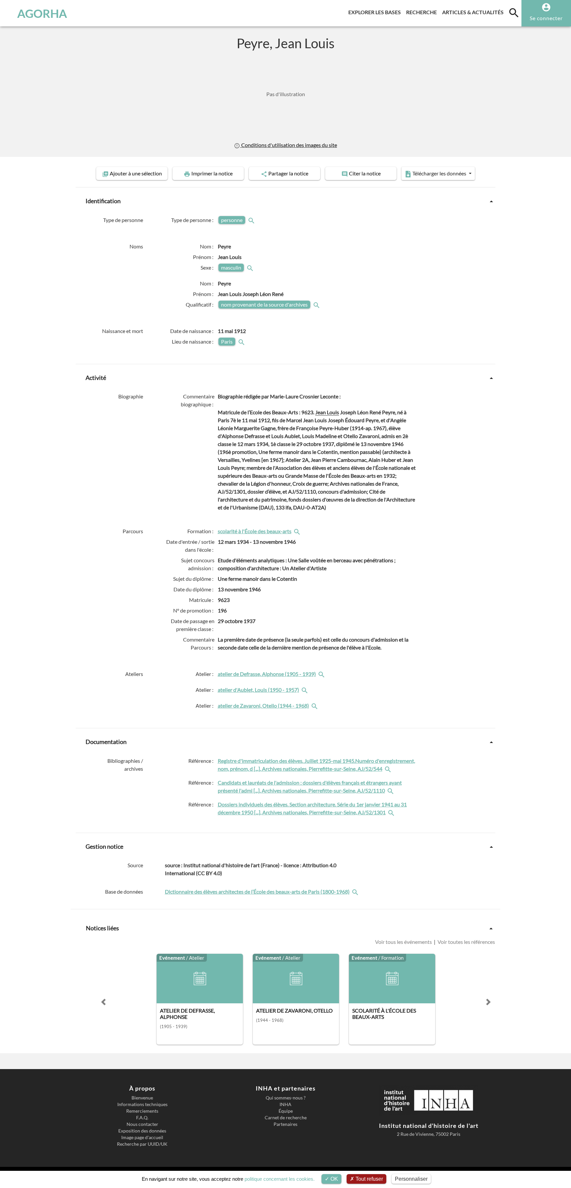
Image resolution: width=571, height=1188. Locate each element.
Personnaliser (411, 1179)
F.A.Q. (142, 1117)
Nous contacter (142, 1124)
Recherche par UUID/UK (142, 1144)
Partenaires (285, 1124)
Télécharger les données (439, 173)
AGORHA (42, 13)
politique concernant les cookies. (280, 1179)
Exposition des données (142, 1130)
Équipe (286, 1111)
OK (333, 1179)
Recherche (422, 12)
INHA (285, 1104)
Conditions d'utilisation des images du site (288, 145)
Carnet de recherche (286, 1117)
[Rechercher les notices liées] (297, 531)
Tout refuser (368, 1179)
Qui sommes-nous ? (286, 1097)
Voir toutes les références (466, 942)
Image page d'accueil (142, 1137)
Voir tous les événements (404, 942)
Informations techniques (142, 1104)
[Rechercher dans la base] (356, 891)
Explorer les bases (375, 12)
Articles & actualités (474, 12)
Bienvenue (142, 1097)
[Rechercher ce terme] (252, 220)
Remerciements (142, 1111)
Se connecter (546, 18)
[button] (103, 1002)
